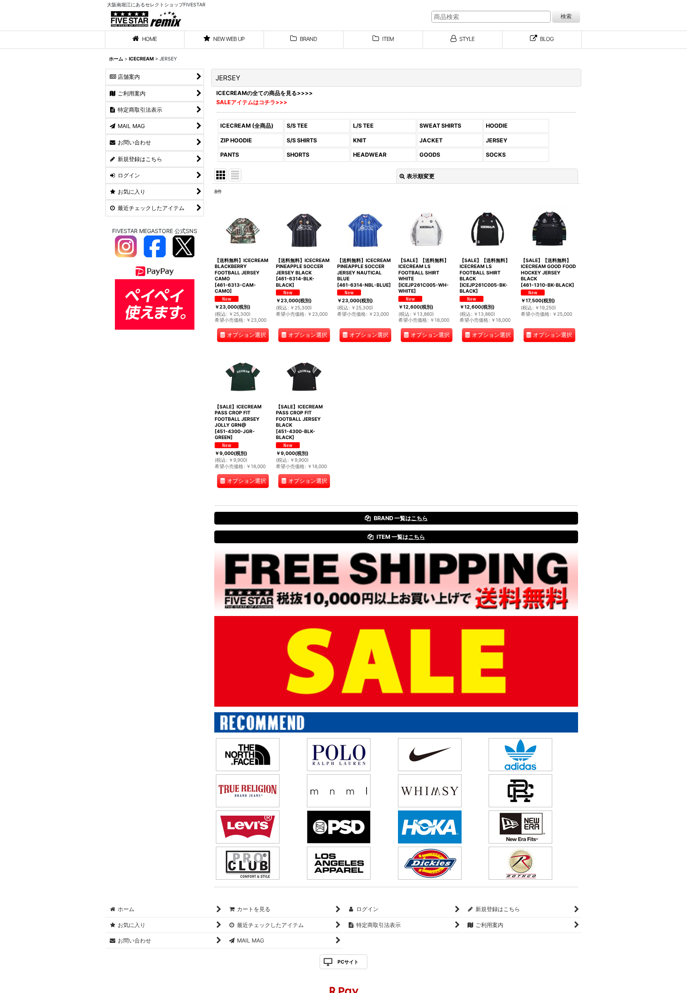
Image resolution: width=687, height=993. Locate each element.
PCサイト (348, 962)
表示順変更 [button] (421, 176)
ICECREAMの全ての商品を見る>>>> (264, 92)
